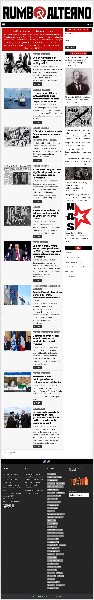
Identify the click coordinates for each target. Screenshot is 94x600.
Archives (73, 492)
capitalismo (53, 489)
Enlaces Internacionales (75, 267)
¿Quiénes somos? (72, 257)
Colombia (52, 499)
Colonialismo (54, 502)
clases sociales (54, 496)
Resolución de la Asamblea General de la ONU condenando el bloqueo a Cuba (47, 296)
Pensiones (53, 563)
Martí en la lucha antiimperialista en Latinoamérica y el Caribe (47, 379)
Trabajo (52, 576)
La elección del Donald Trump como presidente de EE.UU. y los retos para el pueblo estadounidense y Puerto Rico (47, 251)
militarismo (53, 551)
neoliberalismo (55, 560)
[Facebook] (84, 24)
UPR (51, 585)
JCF (62, 545)
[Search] (91, 24)
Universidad (53, 582)
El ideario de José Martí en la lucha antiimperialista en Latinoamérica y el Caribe (46, 214)
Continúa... (37, 84)
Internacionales (53, 286)
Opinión (36, 242)
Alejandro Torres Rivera (40, 66)
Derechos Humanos (39, 286)
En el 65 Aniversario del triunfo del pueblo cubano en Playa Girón (47, 60)
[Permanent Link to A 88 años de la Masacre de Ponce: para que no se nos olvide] (17, 137)
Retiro (51, 573)
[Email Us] (88, 24)
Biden (51, 483)
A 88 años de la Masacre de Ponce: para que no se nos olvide (47, 134)
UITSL (51, 579)
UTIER (60, 585)
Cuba (51, 511)
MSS (51, 554)
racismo (52, 570)
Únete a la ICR (71, 276)
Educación (53, 523)
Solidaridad (45, 54)
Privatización (54, 567)
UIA (61, 576)
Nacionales (37, 90)
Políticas (46, 90)
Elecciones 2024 (55, 533)
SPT (59, 573)
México (52, 557)
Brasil (60, 483)
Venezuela (53, 588)
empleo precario (55, 536)
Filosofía (52, 545)
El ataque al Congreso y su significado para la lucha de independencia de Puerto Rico (47, 173)
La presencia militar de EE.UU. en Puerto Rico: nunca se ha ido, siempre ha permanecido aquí (46, 97)
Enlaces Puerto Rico (73, 262)
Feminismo (53, 542)
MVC (59, 554)
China (60, 493)
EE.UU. (52, 526)
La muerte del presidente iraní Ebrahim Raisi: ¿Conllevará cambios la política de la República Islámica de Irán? (46, 417)
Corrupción (53, 505)
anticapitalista (54, 477)
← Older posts (8, 453)
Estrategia (53, 539)
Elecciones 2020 (55, 530)
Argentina (52, 480)
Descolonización (55, 517)
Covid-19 (52, 508)
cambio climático (55, 486)
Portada (68, 253)
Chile (51, 493)
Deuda (52, 520)
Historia (36, 54)
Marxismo (53, 548)
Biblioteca (69, 272)
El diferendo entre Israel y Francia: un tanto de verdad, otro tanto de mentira (46, 340)
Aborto (52, 474)
